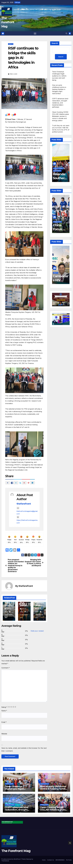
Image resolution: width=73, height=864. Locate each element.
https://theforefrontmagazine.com (27, 521)
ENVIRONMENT (57, 170)
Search (55, 43)
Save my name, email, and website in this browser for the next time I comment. (24, 749)
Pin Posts (69, 860)
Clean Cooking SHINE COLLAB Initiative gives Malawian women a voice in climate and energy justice (60, 116)
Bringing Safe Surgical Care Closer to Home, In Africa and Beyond (33, 563)
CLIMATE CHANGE (9, 804)
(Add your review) (37, 631)
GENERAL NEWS (57, 221)
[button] (66, 33)
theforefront (24, 503)
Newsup (28, 859)
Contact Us (50, 860)
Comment (5, 668)
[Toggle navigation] (35, 33)
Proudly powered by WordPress (11, 859)
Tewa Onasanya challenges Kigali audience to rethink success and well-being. (59, 76)
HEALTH (11, 44)
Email (4, 722)
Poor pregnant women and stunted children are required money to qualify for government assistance (16, 565)
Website (4, 734)
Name (4, 711)
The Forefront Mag (7, 22)
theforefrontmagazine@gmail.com (27, 512)
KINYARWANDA (60, 860)
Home (44, 860)
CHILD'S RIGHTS (44, 783)
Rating (4, 707)
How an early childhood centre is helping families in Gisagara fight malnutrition (59, 89)
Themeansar (5, 861)
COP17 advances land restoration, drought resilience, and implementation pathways (60, 103)
